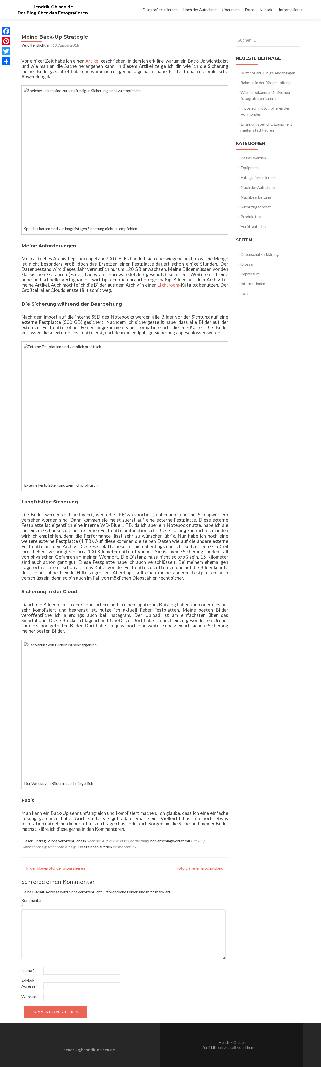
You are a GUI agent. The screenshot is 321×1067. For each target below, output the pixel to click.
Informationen (291, 9)
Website (28, 996)
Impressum (250, 273)
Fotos (250, 9)
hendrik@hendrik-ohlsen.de (89, 1049)
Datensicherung (33, 846)
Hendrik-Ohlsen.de (52, 7)
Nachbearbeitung (134, 840)
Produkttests (251, 216)
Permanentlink (124, 846)
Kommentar (31, 903)
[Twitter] (6, 51)
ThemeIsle (253, 1047)
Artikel (92, 61)
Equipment (249, 167)
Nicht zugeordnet (255, 206)
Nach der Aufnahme (200, 9)
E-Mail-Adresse (29, 983)
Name (27, 970)
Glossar (247, 264)
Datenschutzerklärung (259, 254)
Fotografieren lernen (160, 9)
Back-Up (198, 840)
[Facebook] (6, 31)
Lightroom (168, 285)
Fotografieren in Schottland (202, 868)
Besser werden (253, 157)
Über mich (231, 9)
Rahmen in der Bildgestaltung (265, 82)
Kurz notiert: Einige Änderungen (267, 72)
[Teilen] (6, 61)
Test (244, 293)
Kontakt (267, 9)
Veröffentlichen (253, 226)
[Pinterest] (6, 41)
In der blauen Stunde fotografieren (53, 868)
